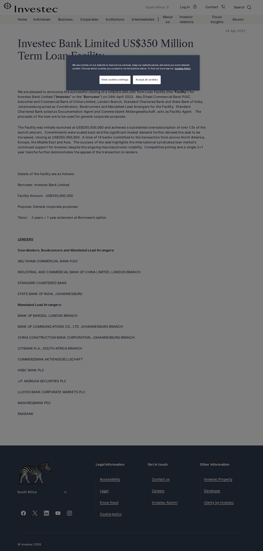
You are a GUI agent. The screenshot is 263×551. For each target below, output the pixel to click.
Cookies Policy (183, 68)
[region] (133, 73)
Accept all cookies (147, 79)
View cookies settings (115, 79)
